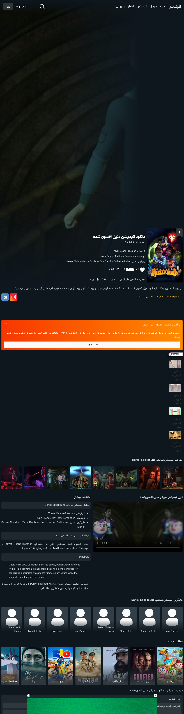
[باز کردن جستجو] (42, 6)
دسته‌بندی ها (22, 6)
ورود (8, 6)
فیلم (162, 6)
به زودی (120, 6)
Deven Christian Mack (77, 261)
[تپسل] (28, 695)
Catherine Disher (122, 261)
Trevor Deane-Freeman (124, 251)
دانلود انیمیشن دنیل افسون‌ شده (119, 237)
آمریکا (112, 279)
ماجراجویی (123, 279)
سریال (153, 6)
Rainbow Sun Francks (101, 261)
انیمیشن (142, 6)
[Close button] (155, 695)
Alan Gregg (107, 256)
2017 (104, 279)
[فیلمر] (174, 6)
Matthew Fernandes (125, 256)
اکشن (133, 279)
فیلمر (180, 690)
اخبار (131, 6)
